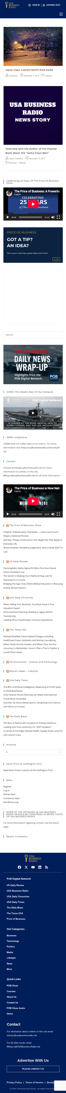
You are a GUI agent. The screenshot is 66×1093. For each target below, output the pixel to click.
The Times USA (17, 629)
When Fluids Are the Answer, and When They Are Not (30, 644)
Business (13, 163)
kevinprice (13, 75)
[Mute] (53, 217)
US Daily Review (18, 561)
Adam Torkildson (16, 158)
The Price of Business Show (25, 525)
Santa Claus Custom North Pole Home (29, 69)
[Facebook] (19, 867)
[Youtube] (33, 867)
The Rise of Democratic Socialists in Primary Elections (29, 722)
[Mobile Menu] (61, 14)
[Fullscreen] (58, 217)
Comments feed (11, 798)
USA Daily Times (18, 680)
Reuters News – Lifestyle (23, 671)
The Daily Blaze (18, 716)
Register (7, 786)
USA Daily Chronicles (21, 597)
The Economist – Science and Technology (33, 661)
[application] (33, 204)
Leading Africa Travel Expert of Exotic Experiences (28, 619)
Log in (6, 790)
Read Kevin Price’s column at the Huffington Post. (28, 770)
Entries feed (9, 794)
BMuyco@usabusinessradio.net (19, 475)
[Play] (7, 217)
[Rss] (46, 867)
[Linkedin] (39, 867)
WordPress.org (10, 802)
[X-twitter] (26, 867)
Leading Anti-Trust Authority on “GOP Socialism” (27, 726)
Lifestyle (48, 75)
